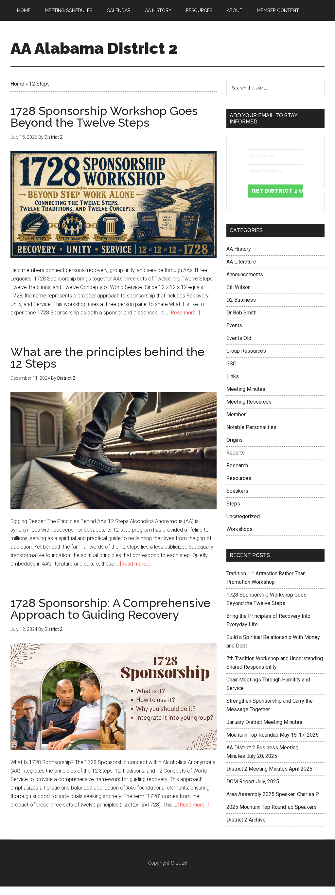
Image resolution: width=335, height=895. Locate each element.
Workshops (239, 529)
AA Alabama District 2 (94, 48)
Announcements (244, 274)
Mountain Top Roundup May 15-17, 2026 (272, 735)
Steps (233, 504)
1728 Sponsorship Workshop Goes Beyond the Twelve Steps (104, 116)
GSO (231, 363)
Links (232, 376)
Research (237, 465)
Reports (235, 453)
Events (234, 325)
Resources (238, 478)
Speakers (237, 491)
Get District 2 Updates (277, 191)
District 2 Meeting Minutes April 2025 (269, 769)
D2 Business (241, 300)
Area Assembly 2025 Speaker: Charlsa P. (272, 794)
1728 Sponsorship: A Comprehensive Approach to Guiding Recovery (110, 608)
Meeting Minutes (245, 389)
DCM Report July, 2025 (252, 781)
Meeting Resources (249, 402)
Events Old (238, 338)
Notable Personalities (251, 427)
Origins (234, 440)
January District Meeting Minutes (264, 722)
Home (17, 84)
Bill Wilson (238, 287)
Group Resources (246, 351)
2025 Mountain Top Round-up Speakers (271, 807)
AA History (238, 249)
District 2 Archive (246, 820)
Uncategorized (243, 516)
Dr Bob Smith (241, 313)
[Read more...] (184, 313)
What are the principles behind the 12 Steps (107, 357)
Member (236, 414)
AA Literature (241, 262)
